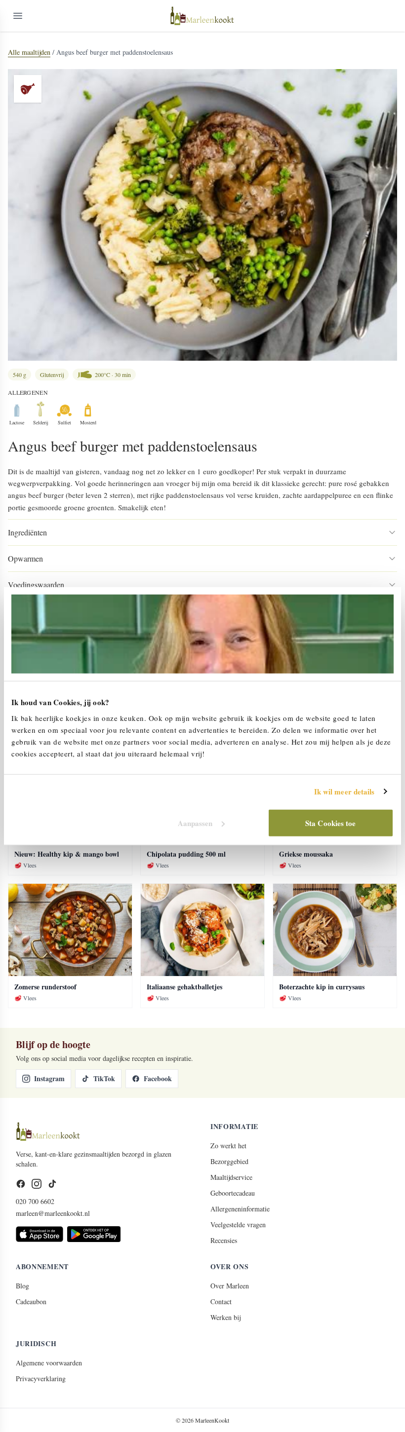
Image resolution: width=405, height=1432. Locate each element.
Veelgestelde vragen (238, 1224)
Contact (221, 1301)
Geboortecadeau (232, 1193)
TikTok (104, 1078)
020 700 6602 (35, 1201)
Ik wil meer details (344, 791)
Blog (22, 1285)
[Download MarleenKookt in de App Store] (39, 1234)
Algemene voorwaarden (49, 1362)
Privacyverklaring (41, 1378)
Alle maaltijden (29, 52)
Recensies (223, 1240)
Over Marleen (229, 1285)
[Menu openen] (18, 16)
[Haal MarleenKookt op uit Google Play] (94, 1234)
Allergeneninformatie (240, 1208)
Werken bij (225, 1317)
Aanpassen (195, 822)
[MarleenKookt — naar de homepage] (202, 16)
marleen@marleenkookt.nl (53, 1213)
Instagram (49, 1078)
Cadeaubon (31, 1301)
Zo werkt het (228, 1145)
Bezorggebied (229, 1161)
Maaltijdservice (231, 1177)
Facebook (158, 1078)
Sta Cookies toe (330, 822)
